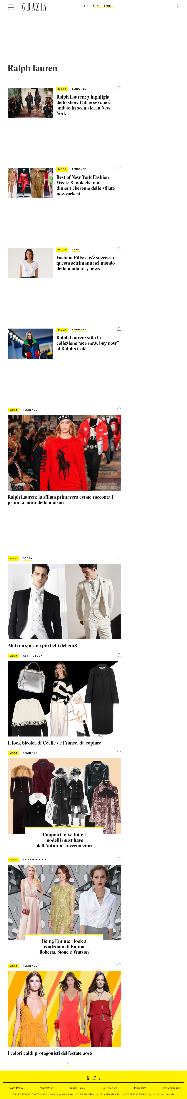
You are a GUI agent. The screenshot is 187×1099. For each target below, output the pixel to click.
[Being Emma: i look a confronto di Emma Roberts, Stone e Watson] (64, 902)
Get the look (33, 655)
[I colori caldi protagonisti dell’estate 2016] (64, 1009)
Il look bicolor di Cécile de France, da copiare (54, 743)
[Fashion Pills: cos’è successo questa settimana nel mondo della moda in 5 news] (30, 263)
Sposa (27, 558)
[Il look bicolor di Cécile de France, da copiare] (64, 698)
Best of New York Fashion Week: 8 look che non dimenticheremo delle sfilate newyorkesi (85, 185)
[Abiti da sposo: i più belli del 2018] (64, 601)
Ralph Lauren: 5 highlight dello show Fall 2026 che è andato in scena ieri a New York (83, 105)
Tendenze (79, 88)
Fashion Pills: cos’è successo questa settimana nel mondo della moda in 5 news (85, 263)
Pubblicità (140, 1088)
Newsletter (46, 1088)
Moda (62, 89)
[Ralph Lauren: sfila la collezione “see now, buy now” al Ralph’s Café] (30, 343)
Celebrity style (35, 859)
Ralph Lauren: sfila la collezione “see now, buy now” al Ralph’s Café (87, 343)
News (76, 249)
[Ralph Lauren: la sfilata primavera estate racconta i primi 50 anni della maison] (64, 453)
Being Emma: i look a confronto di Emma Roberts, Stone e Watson (64, 946)
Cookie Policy (77, 1088)
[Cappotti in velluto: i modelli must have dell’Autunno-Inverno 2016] (64, 796)
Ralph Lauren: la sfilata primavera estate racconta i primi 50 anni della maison (60, 499)
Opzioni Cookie (171, 1088)
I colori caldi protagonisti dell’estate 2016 (50, 1053)
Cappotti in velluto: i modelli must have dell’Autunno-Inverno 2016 (64, 840)
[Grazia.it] (34, 7)
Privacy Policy (15, 1088)
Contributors (109, 1088)
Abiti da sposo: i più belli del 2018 (42, 646)
